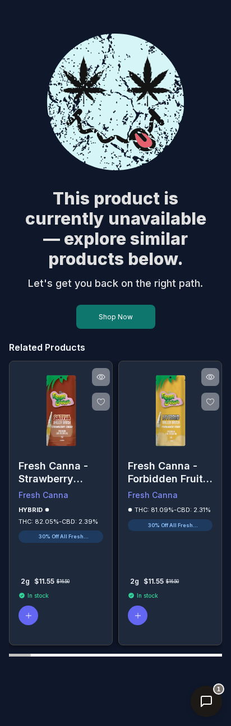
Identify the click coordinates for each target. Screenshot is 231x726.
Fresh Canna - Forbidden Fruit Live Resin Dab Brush (165, 472)
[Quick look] (101, 377)
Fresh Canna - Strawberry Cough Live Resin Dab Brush (59, 472)
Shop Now (116, 317)
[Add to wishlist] (101, 402)
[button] (28, 615)
